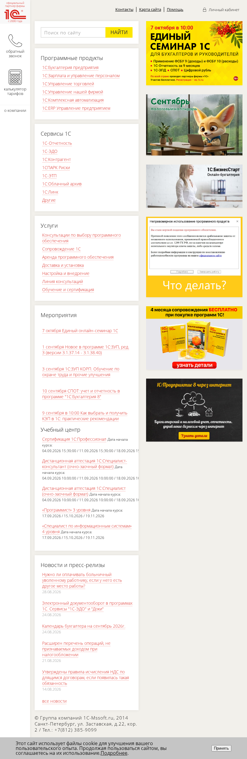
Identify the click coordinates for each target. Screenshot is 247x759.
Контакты (124, 9)
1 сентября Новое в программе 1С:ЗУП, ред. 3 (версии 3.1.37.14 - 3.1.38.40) (85, 349)
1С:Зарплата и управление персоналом (81, 75)
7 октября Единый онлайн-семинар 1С (80, 330)
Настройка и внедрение (65, 273)
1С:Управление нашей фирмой (72, 92)
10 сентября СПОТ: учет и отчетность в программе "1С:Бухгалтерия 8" (81, 393)
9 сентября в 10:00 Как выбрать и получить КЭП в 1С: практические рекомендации (84, 415)
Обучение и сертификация (68, 289)
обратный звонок (15, 53)
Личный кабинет (223, 9)
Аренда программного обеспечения (78, 257)
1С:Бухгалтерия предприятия (70, 67)
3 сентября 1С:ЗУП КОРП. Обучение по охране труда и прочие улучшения (80, 371)
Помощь (175, 9)
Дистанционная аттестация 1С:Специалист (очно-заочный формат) (84, 491)
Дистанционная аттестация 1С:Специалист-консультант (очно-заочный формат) (84, 463)
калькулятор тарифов (15, 91)
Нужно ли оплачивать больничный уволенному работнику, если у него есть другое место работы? (82, 580)
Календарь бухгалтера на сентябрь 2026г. (83, 626)
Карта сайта (150, 9)
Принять (221, 748)
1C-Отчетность (57, 143)
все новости (54, 701)
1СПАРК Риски (56, 167)
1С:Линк (50, 192)
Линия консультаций (62, 281)
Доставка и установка (63, 265)
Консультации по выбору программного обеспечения (81, 238)
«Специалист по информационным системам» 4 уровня (87, 528)
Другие (49, 200)
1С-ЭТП (49, 175)
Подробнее (114, 753)
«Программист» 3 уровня (66, 510)
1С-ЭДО (50, 151)
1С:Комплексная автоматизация (73, 100)
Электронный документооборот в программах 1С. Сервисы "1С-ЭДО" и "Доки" (87, 606)
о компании (15, 110)
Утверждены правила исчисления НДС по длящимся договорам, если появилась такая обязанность (85, 677)
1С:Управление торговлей (68, 84)
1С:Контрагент (56, 159)
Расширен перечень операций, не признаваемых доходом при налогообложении (76, 648)
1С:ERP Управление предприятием (76, 108)
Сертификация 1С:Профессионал (74, 439)
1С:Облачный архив (62, 184)
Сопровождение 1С (61, 249)
